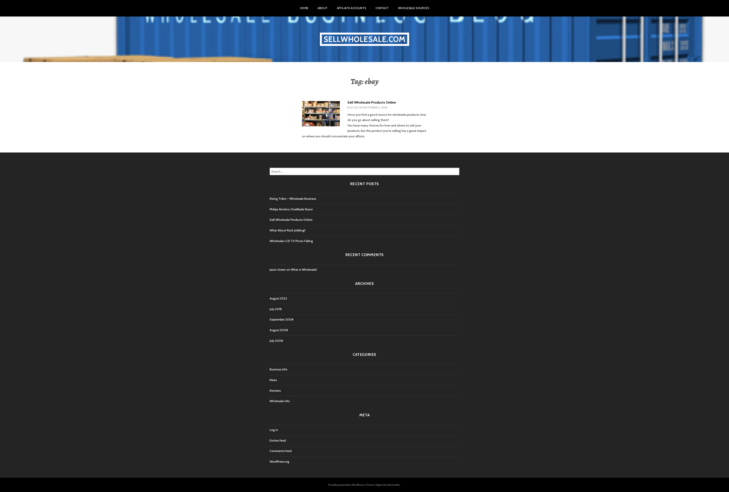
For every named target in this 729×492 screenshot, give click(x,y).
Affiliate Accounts (351, 8)
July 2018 (276, 309)
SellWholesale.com (364, 39)
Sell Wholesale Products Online (371, 102)
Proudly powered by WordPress (346, 484)
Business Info (278, 369)
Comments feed (281, 451)
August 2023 (278, 298)
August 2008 (279, 330)
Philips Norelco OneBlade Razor (291, 209)
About (322, 8)
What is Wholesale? (304, 269)
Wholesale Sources (413, 8)
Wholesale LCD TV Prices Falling (291, 241)
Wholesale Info (280, 401)
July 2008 (276, 341)
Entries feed (278, 440)
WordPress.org (279, 461)
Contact (382, 8)
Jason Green (278, 269)
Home (304, 8)
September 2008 (281, 319)
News (273, 380)
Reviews (275, 390)
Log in (274, 430)
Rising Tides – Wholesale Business (293, 198)
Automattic (393, 484)
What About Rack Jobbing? (287, 230)
